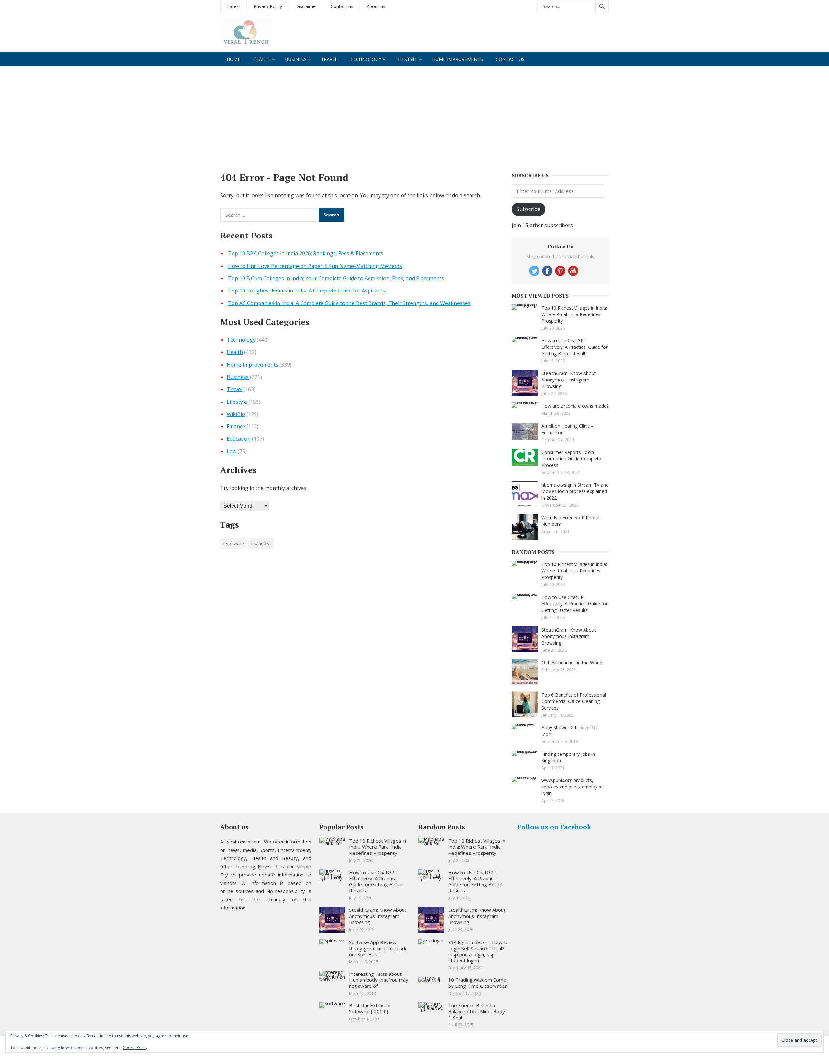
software (235, 543)
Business (296, 59)
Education (239, 438)
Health (262, 59)
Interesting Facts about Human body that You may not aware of (378, 980)
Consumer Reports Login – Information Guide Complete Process (571, 458)
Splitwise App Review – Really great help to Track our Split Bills (377, 948)
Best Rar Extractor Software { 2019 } (370, 1008)
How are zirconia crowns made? (574, 406)
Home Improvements (457, 59)
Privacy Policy (268, 6)
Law (231, 451)
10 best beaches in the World (571, 662)
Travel (329, 59)
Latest (233, 6)
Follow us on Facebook (554, 826)
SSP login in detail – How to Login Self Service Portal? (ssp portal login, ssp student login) (478, 951)
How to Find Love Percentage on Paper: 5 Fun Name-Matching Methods (315, 266)
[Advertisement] (414, 115)
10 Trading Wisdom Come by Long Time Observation (478, 982)
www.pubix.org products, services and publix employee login (572, 786)
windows (263, 543)
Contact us (342, 6)
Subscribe (528, 209)
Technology (365, 59)
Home (233, 59)
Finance (236, 426)
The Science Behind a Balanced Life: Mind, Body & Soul (476, 1011)
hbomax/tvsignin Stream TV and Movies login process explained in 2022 (574, 491)
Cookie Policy (135, 1047)
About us (376, 6)
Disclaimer (306, 6)
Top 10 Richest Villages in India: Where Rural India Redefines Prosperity (574, 314)
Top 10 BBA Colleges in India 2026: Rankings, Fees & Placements (305, 253)
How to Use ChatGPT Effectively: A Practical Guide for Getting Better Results (574, 347)
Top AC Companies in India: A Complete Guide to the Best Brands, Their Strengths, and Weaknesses (349, 303)
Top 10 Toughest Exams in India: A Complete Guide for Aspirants (306, 290)
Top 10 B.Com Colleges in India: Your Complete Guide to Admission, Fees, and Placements (336, 278)
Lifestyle (406, 59)
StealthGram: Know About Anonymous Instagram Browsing (568, 379)
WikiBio (236, 414)
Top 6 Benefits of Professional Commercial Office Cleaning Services (573, 701)
